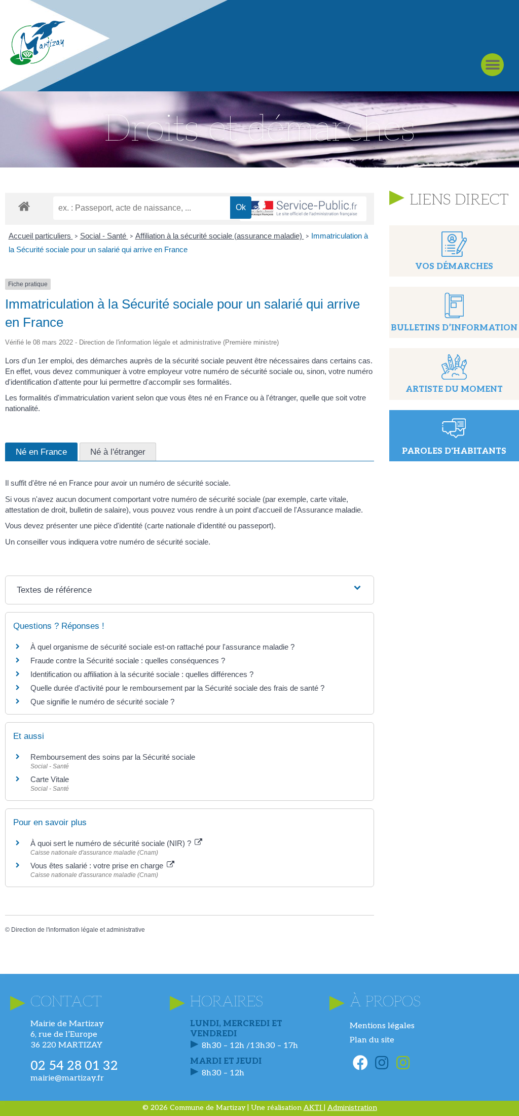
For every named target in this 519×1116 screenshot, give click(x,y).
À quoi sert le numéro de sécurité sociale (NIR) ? (111, 843)
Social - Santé (104, 235)
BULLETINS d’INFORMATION (454, 328)
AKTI (314, 1107)
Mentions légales (382, 1026)
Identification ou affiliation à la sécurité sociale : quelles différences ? (141, 674)
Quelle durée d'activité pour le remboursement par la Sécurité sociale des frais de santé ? (177, 688)
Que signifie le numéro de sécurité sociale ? (102, 701)
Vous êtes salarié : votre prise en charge (97, 865)
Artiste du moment (454, 389)
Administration (352, 1107)
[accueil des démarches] (24, 205)
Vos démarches (454, 267)
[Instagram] (381, 1062)
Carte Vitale (49, 779)
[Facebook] (360, 1062)
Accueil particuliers (41, 235)
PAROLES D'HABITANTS (454, 451)
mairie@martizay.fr (67, 1078)
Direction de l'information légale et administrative (78, 929)
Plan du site (372, 1040)
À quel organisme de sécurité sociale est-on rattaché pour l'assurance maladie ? (162, 646)
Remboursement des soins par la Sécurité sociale (112, 757)
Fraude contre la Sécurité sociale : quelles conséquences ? (127, 660)
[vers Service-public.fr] (303, 208)
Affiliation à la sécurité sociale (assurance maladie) (219, 235)
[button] (492, 64)
